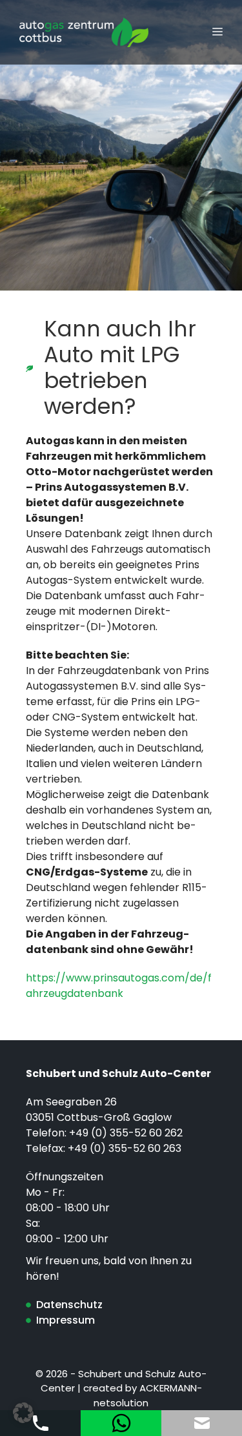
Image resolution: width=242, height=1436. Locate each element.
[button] (23, 1413)
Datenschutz (69, 1304)
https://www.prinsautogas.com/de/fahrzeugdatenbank (119, 985)
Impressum (65, 1320)
